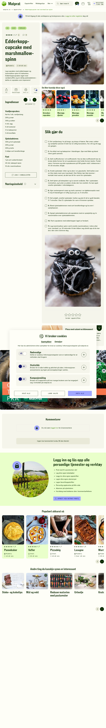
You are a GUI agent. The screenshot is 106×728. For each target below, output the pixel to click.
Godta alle (80, 393)
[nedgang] (25, 100)
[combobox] (64, 3)
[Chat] (77, 3)
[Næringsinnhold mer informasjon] (25, 184)
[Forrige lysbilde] (97, 120)
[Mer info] (34, 104)
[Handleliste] (89, 3)
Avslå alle (26, 393)
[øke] (34, 100)
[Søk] (58, 3)
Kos (7, 28)
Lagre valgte (53, 393)
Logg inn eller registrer (73, 16)
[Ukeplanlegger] (83, 3)
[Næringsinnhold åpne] (21, 184)
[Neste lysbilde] (102, 120)
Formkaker (22, 28)
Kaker (14, 28)
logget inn (54, 428)
